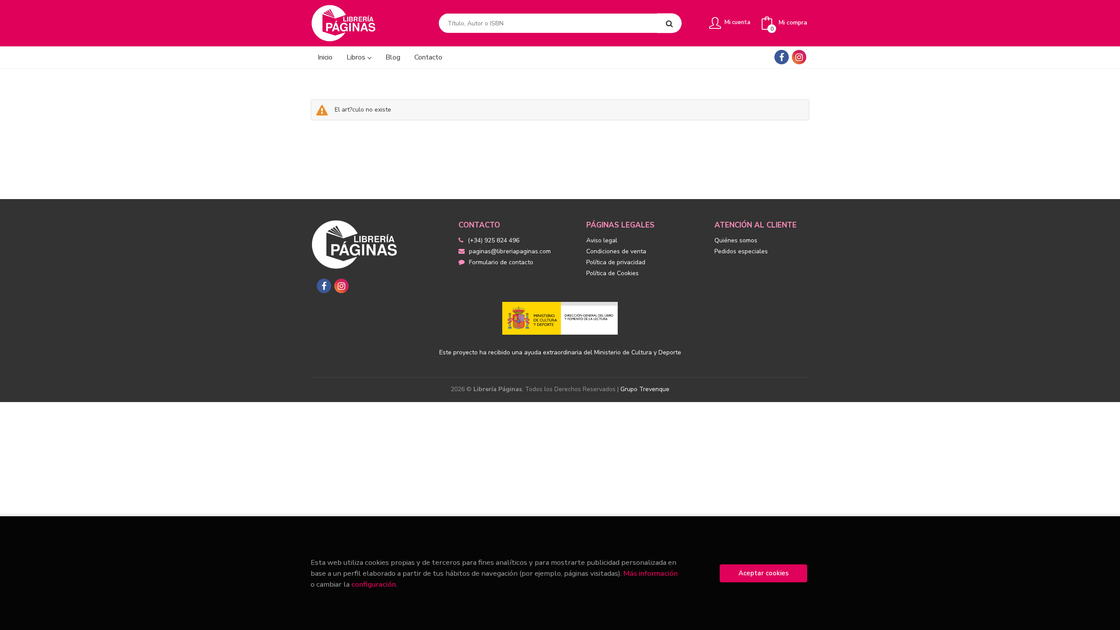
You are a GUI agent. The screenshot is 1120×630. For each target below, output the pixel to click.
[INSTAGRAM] (799, 57)
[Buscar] (669, 23)
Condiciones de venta (616, 251)
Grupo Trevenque (644, 389)
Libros (356, 57)
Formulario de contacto (501, 262)
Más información (650, 573)
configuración (373, 584)
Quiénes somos (735, 240)
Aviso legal (601, 240)
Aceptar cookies (763, 573)
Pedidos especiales (741, 251)
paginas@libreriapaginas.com (510, 251)
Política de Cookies (612, 273)
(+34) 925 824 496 (493, 240)
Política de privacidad (615, 262)
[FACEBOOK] (781, 57)
